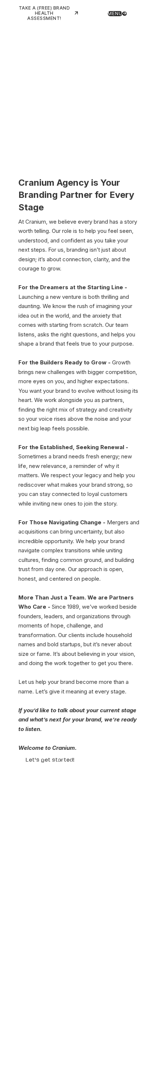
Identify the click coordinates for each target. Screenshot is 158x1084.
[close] (135, 13)
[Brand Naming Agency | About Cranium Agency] (79, 54)
